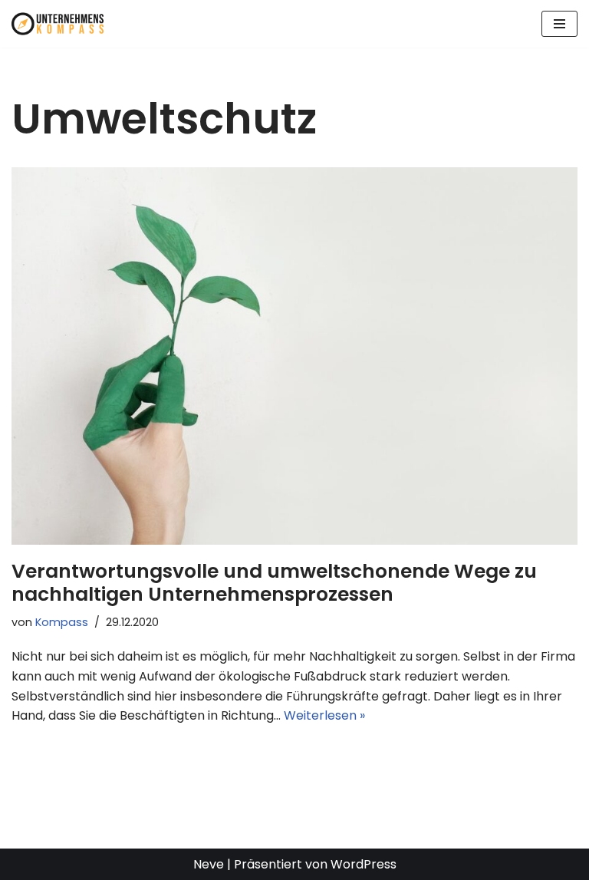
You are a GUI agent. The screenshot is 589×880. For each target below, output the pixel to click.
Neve (208, 864)
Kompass (61, 622)
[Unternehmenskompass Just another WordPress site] (58, 24)
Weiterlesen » (324, 715)
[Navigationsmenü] (559, 24)
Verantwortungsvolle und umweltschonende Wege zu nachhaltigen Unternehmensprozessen (274, 583)
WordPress (364, 864)
